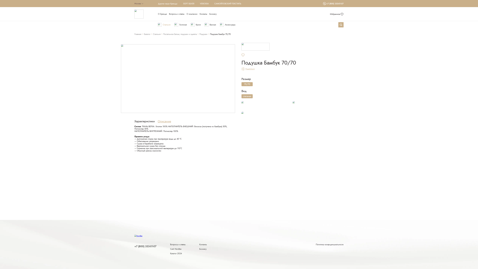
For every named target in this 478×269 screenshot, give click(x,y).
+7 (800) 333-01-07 (335, 3)
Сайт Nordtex (175, 249)
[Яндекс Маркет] (318, 106)
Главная (137, 34)
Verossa (204, 3)
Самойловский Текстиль (227, 3)
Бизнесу (203, 249)
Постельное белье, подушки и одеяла (180, 34)
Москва (137, 3)
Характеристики (144, 121)
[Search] (341, 24)
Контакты (203, 244)
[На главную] (139, 14)
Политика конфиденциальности (330, 244)
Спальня (157, 34)
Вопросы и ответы (177, 244)
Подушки (203, 34)
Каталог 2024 (176, 253)
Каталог (147, 34)
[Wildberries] (266, 106)
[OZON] (266, 117)
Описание (164, 121)
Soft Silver (188, 3)
